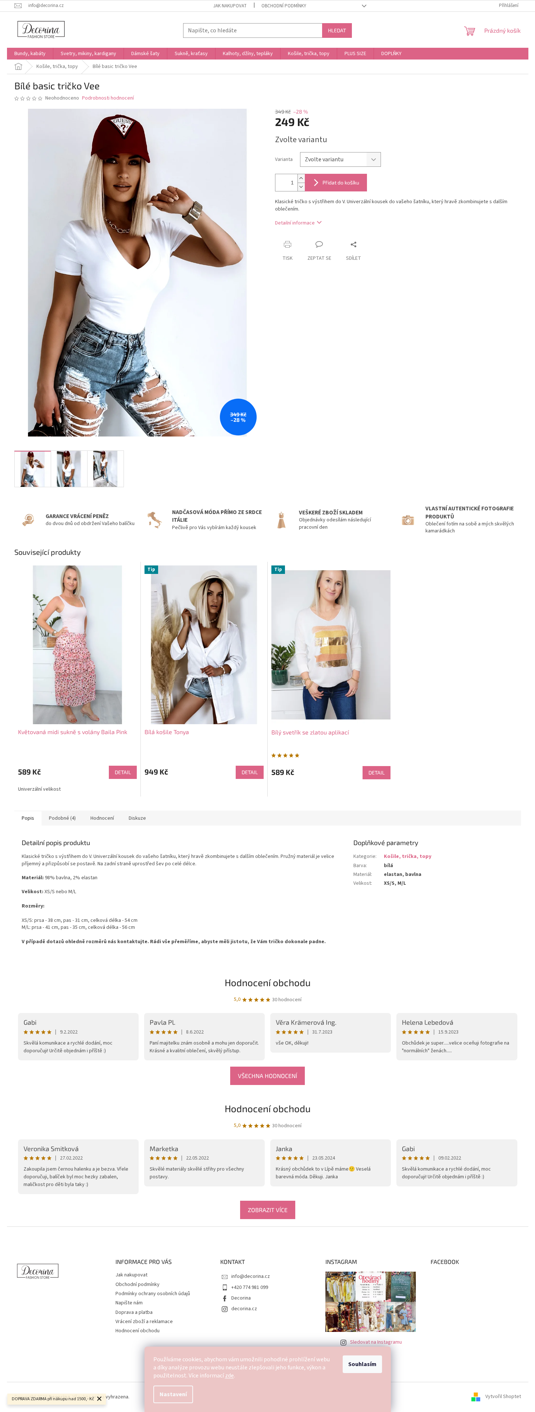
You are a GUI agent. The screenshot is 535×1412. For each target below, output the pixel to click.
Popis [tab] (28, 818)
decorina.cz (244, 1308)
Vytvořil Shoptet (503, 1397)
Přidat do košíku (340, 182)
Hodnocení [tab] (102, 818)
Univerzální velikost (39, 789)
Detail (123, 772)
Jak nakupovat (230, 6)
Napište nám (129, 1303)
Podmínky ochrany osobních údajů (152, 1293)
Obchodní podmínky (283, 6)
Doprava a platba (134, 1312)
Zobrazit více (268, 1209)
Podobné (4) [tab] (62, 818)
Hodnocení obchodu (268, 1108)
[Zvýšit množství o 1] (301, 178)
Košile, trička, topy (407, 856)
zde (229, 1376)
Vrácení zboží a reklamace (144, 1321)
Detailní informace (295, 223)
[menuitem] (30, 54)
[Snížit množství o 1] (301, 187)
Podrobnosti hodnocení (108, 98)
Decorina (241, 1298)
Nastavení (173, 1394)
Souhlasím (362, 1364)
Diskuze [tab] (137, 818)
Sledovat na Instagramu (376, 1342)
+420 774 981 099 (249, 1287)
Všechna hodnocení (267, 1075)
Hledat (337, 30)
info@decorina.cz (250, 1276)
